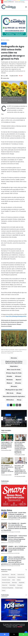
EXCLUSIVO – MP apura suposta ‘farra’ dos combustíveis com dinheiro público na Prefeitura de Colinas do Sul (21, 470)
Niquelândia (21, 582)
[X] (11, 405)
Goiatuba (10, 379)
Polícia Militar (12, 585)
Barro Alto (13, 574)
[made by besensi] (20, 626)
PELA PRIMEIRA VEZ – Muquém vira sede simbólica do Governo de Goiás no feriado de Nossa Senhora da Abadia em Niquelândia (14, 527)
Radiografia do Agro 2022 (14, 389)
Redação (4, 75)
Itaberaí (9, 383)
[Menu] (26, 7)
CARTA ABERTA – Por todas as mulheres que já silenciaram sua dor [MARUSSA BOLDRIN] (7, 445)
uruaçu (3, 590)
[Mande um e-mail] (6, 75)
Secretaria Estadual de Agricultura (14, 396)
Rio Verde (10, 393)
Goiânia (7, 40)
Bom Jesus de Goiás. (14, 369)
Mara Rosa (14, 582)
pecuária (14, 386)
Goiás (13, 579)
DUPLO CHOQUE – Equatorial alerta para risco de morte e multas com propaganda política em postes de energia (13, 422)
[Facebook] (8, 405)
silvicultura (10, 400)
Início (3, 40)
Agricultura (14, 366)
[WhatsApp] (14, 405)
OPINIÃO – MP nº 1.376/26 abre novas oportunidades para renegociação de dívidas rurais (17, 549)
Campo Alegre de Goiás (14, 373)
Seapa (19, 393)
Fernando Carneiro (6, 579)
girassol (18, 376)
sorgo (19, 400)
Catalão (9, 376)
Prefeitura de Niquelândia (7, 587)
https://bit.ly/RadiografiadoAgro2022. (16, 316)
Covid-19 (4, 577)
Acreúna (14, 358)
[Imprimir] (20, 405)
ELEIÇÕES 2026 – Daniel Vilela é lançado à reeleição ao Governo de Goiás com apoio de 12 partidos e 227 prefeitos (17, 515)
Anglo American (5, 574)
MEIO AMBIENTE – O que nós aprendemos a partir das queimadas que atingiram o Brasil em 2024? (7, 469)
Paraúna (18, 383)
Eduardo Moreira (11, 577)
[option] (14, 418)
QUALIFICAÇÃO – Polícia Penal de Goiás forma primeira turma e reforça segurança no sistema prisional (17, 538)
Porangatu (19, 585)
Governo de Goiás (6, 582)
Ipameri (19, 379)
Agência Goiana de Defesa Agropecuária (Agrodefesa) (13, 362)
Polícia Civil (4, 585)
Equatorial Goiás (21, 577)
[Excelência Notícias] (8, 7)
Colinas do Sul (21, 574)
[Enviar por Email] (17, 405)
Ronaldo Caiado (18, 587)
